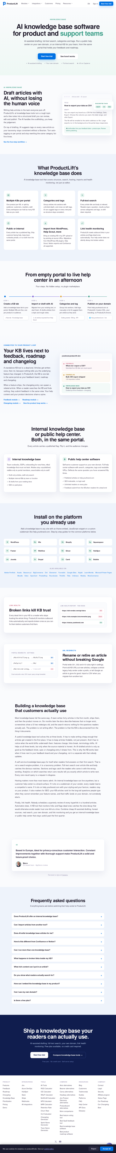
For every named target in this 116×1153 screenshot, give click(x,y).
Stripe (24, 1098)
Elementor (53, 572)
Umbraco (75, 576)
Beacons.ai (27, 572)
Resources (67, 3)
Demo (5, 1107)
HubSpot (25, 1092)
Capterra (65, 875)
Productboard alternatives (65, 1107)
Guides (81, 1095)
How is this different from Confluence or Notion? (58, 941)
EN (89, 3)
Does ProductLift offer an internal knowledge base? (58, 916)
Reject (93, 1148)
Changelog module (12, 403)
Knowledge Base (9, 1098)
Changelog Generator (45, 1118)
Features (6, 1085)
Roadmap (6, 1092)
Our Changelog (103, 1104)
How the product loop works (35, 403)
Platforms (82, 1098)
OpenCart (33, 576)
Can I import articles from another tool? (58, 924)
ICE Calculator (46, 1092)
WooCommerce (93, 576)
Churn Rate (45, 1111)
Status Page (102, 1098)
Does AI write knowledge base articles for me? (58, 933)
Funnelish (61, 572)
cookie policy (49, 1149)
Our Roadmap (103, 1101)
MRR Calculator (46, 1104)
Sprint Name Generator (45, 1123)
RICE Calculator (46, 1088)
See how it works (67, 56)
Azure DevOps (27, 1088)
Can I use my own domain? (58, 992)
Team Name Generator (45, 1129)
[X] (56, 1142)
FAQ (80, 1101)
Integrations (36, 3)
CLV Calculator (46, 1114)
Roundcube (53, 576)
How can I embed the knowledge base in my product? (58, 983)
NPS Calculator (46, 1101)
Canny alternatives (66, 1092)
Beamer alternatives (67, 1088)
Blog (80, 1085)
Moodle (20, 576)
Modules (24, 3)
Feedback (6, 1088)
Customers (49, 3)
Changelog (7, 1095)
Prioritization (7, 1101)
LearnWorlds (89, 572)
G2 (58, 875)
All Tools (44, 1085)
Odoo (26, 576)
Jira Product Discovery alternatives (64, 1100)
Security (101, 1092)
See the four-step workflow (15, 142)
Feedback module (12, 399)
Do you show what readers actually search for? (58, 975)
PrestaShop (43, 576)
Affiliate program (104, 1095)
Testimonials (83, 1092)
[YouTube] (60, 1142)
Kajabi (80, 572)
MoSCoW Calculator (48, 1098)
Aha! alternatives (66, 1085)
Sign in (95, 3)
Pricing (58, 3)
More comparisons (66, 1111)
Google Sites (71, 572)
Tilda (68, 576)
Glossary (82, 1111)
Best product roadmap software (66, 1133)
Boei (99, 1107)
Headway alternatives (67, 1095)
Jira (23, 1085)
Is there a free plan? (58, 1000)
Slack (24, 1095)
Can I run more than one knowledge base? (58, 950)
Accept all (107, 1148)
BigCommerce (38, 572)
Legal (100, 1088)
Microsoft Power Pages (103, 572)
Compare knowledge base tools (67, 1055)
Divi (46, 572)
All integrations (27, 1104)
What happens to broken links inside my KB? (58, 958)
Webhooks (25, 1101)
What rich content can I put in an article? (58, 966)
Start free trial (106, 3)
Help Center (83, 1104)
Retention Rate (46, 1107)
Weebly (83, 576)
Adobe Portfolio (9, 572)
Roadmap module (30, 399)
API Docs (82, 1107)
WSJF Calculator (47, 1095)
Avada (19, 572)
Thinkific (62, 576)
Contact (100, 1085)
